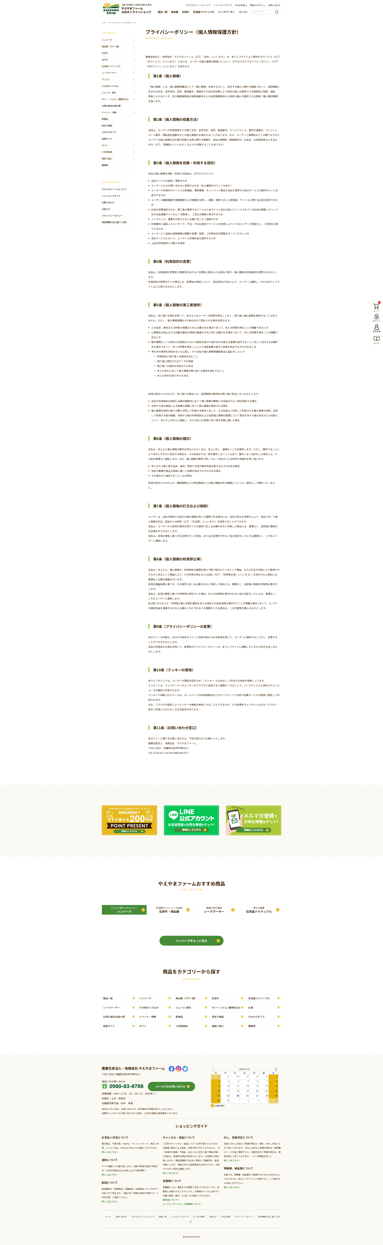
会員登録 (376, 331)
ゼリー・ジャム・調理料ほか (115, 99)
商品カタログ (256, 5)
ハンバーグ (107, 39)
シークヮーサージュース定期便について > (182, 1203)
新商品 (105, 118)
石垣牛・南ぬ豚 (169, 910)
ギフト (105, 145)
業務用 (105, 165)
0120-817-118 (160, 753)
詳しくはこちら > (110, 1151)
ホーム (108, 1216)
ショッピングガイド (223, 5)
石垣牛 (185, 12)
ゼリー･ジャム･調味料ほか (226, 1007)
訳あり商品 (107, 125)
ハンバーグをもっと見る (191, 941)
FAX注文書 (240, 5)
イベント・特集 (109, 112)
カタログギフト (109, 132)
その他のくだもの (110, 86)
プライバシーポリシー (112, 215)
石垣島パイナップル (204, 12)
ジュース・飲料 (109, 92)
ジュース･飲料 (183, 1007)
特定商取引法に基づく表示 (114, 222)
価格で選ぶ (107, 158)
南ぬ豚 (174, 12)
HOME (104, 23)
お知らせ (106, 209)
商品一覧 (162, 12)
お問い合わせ (274, 5)
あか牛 (105, 59)
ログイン (376, 320)
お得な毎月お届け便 (111, 105)
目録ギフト (107, 138)
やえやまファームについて (198, 5)
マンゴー (243, 12)
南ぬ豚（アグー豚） (111, 46)
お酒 (250, 1007)
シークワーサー (226, 12)
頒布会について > (171, 1199)
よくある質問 (199, 1216)
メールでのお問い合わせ (170, 1086)
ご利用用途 (107, 151)
